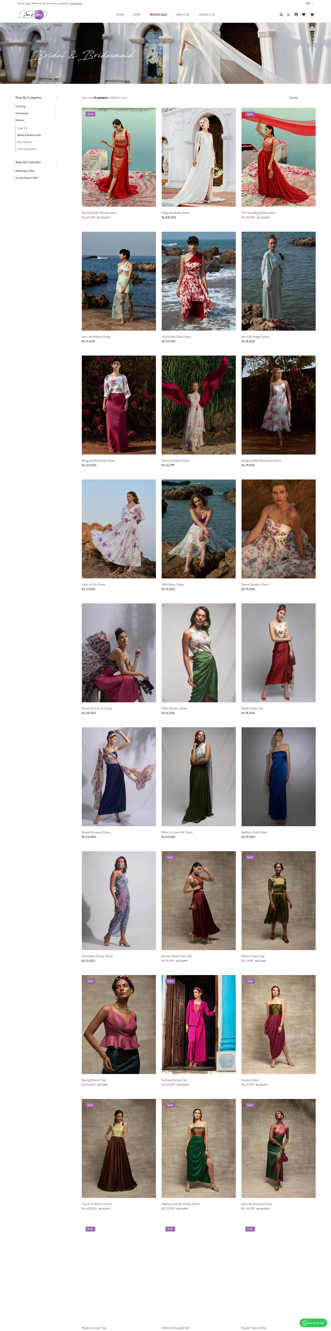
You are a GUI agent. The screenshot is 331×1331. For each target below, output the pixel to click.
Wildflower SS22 (24, 171)
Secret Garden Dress (255, 584)
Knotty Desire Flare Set (177, 956)
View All (22, 128)
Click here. (76, 3)
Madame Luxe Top (94, 1328)
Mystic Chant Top (253, 956)
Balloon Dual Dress (254, 832)
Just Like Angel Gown (255, 337)
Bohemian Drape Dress (97, 956)
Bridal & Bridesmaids (29, 135)
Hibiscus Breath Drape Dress (180, 1204)
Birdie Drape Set (252, 708)
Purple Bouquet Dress (96, 832)
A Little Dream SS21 (26, 178)
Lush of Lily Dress (93, 584)
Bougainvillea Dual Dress (98, 460)
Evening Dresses (26, 149)
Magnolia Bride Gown (176, 213)
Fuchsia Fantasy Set (174, 1080)
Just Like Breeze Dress (96, 337)
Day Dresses (24, 142)
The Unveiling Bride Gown (259, 213)
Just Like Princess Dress (257, 1204)
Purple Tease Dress (254, 1328)
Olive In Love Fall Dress (177, 832)
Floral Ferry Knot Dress (97, 708)
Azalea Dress (250, 1080)
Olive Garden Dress (175, 708)
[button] (281, 15)
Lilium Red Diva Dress (176, 337)
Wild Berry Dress (173, 584)
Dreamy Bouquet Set (175, 1328)
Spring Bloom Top (94, 1080)
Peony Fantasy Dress (175, 460)
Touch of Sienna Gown (97, 1204)
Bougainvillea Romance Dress (261, 460)
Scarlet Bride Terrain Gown (99, 213)
